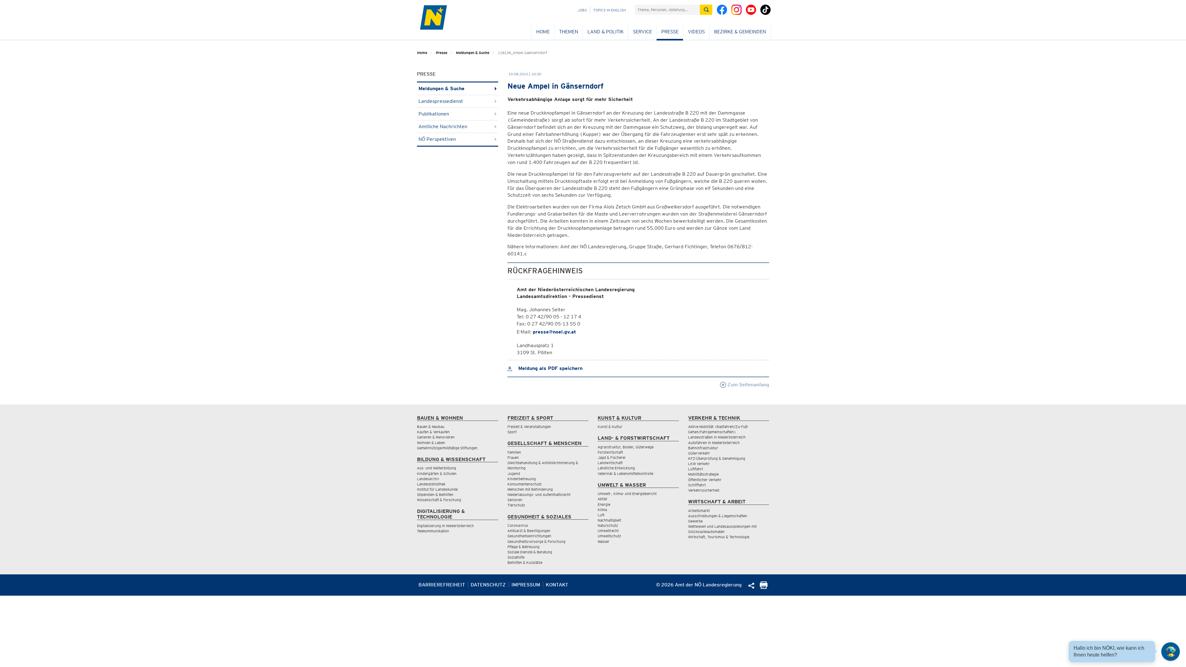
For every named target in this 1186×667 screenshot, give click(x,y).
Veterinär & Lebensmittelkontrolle (625, 473)
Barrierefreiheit (441, 585)
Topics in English (609, 10)
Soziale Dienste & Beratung (529, 552)
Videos (696, 32)
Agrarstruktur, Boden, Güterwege (626, 447)
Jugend (513, 473)
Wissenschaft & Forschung (439, 499)
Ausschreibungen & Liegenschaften (717, 516)
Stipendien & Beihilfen (435, 494)
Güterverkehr (699, 453)
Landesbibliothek (431, 484)
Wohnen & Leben (431, 442)
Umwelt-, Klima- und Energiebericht (627, 493)
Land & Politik (605, 32)
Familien (514, 452)
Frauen (513, 457)
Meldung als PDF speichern (549, 368)
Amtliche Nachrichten (442, 126)
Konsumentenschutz (524, 484)
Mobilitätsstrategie (703, 474)
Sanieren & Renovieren (436, 437)
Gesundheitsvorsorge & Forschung (536, 541)
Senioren (514, 499)
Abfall (602, 499)
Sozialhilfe (515, 557)
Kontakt (557, 585)
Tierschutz (516, 505)
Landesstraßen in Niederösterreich (717, 437)
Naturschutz (608, 525)
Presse (670, 32)
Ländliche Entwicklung (616, 468)
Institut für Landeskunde (437, 489)
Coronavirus (517, 525)
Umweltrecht (608, 530)
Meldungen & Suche (472, 52)
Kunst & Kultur (610, 426)
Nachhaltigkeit (609, 520)
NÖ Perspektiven (437, 139)
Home (543, 32)
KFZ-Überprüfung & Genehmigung (716, 458)
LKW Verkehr (699, 463)
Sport (512, 432)
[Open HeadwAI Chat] (1170, 651)
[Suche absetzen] (706, 10)
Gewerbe (695, 521)
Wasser (603, 541)
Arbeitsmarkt (699, 510)
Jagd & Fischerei (611, 457)
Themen (568, 32)
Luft (601, 515)
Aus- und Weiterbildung (436, 468)
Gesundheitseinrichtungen (529, 536)
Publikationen (433, 114)
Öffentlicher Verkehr (704, 479)
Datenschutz (488, 585)
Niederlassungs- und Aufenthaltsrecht (538, 494)
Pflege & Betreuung (523, 546)
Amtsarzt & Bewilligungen (528, 530)
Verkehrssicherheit (703, 490)
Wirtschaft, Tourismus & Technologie (718, 537)
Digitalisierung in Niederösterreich (445, 525)
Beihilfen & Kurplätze (524, 562)
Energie (604, 504)
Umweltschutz (609, 536)
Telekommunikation (433, 531)
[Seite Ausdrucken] (763, 587)
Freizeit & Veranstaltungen (529, 426)
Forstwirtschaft (610, 452)
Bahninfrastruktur (703, 448)
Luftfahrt (695, 469)
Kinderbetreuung (521, 478)
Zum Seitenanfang (747, 385)
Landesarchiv (428, 478)
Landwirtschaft (610, 462)
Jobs (582, 10)
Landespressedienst (440, 101)
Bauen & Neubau (430, 426)
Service (642, 32)
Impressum (525, 585)
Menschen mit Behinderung (530, 489)
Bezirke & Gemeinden (740, 32)
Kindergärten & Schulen (436, 473)
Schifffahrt (697, 485)
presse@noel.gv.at (554, 332)
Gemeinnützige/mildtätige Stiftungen (447, 448)
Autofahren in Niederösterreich (714, 442)
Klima (602, 509)
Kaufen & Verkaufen (433, 432)
